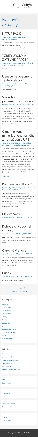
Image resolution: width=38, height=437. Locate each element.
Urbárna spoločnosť (8, 357)
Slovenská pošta (7, 363)
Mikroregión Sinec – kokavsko (11, 369)
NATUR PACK (11, 33)
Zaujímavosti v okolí (8, 404)
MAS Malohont (7, 366)
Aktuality (5, 304)
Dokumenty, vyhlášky (9, 332)
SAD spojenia (6, 380)
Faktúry (4, 320)
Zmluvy (4, 317)
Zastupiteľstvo (7, 314)
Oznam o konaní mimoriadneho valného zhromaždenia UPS (18, 135)
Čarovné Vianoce (14, 250)
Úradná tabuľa (6, 310)
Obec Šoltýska (24, 5)
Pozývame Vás (20, 143)
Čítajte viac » (6, 176)
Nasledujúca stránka (19, 291)
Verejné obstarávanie (9, 329)
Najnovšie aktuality (15, 37)
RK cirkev (5, 354)
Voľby (4, 335)
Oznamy (24, 37)
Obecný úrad (6, 307)
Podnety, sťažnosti (8, 417)
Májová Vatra (11, 214)
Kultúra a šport (7, 338)
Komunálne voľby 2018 (18, 184)
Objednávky (6, 323)
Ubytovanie (6, 393)
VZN (3, 326)
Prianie (7, 273)
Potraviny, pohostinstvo (10, 360)
